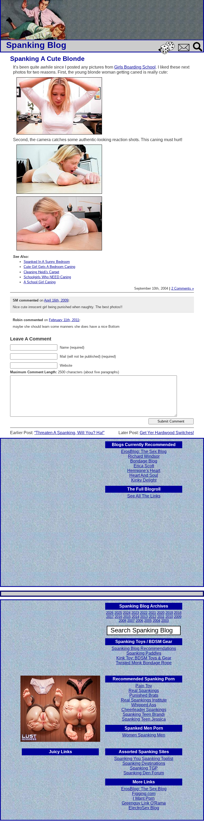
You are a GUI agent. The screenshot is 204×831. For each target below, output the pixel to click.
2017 (110, 617)
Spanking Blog (36, 45)
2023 (135, 613)
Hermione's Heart (143, 470)
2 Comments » (182, 288)
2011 (160, 617)
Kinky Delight (143, 480)
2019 (169, 613)
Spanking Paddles (143, 653)
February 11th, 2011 (64, 320)
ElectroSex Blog (144, 808)
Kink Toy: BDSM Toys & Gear (143, 658)
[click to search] (198, 52)
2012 (152, 617)
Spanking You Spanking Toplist (143, 758)
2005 (148, 621)
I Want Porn (144, 798)
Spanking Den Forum (144, 773)
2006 (139, 621)
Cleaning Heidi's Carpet (41, 272)
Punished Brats (143, 695)
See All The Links (143, 496)
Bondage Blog (143, 461)
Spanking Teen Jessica (144, 719)
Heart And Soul (143, 475)
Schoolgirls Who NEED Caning (47, 277)
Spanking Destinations (143, 763)
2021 (152, 613)
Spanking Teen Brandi (144, 714)
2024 (126, 613)
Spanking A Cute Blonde (47, 58)
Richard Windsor (144, 456)
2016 (118, 617)
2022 (143, 613)
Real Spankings (144, 690)
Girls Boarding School (135, 67)
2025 (118, 613)
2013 (144, 617)
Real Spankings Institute (144, 700)
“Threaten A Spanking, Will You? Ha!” (69, 432)
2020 (160, 613)
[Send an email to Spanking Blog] (185, 50)
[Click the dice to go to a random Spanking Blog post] (167, 53)
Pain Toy (143, 686)
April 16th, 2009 (56, 300)
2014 (135, 617)
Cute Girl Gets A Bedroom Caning (49, 267)
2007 (131, 621)
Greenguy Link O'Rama (144, 803)
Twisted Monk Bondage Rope (144, 663)
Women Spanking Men (143, 735)
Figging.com (143, 793)
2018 (177, 613)
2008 (122, 621)
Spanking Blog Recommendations (144, 648)
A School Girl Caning (40, 282)
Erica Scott (144, 466)
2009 (177, 617)
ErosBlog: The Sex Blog (144, 451)
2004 (156, 621)
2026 (109, 613)
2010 (169, 617)
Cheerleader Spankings (143, 709)
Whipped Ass (143, 705)
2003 (165, 621)
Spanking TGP (144, 768)
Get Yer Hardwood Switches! (167, 432)
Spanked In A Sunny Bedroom (47, 262)
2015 (127, 617)
